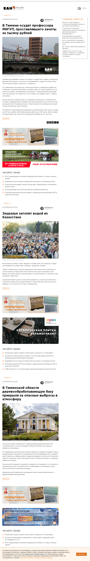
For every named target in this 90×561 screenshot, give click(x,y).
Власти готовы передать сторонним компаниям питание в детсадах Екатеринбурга (73, 24)
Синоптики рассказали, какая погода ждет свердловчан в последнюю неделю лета (31, 185)
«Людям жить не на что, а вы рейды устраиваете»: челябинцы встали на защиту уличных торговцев (73, 53)
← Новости (6, 15)
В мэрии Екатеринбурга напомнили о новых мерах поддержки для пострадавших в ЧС (29, 538)
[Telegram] (53, 122)
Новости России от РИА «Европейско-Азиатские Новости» (10, 8)
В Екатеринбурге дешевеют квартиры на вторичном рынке (72, 37)
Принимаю (81, 554)
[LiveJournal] (58, 122)
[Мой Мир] (55, 122)
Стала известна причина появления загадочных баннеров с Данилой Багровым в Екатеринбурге (74, 31)
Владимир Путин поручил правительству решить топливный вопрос (30, 181)
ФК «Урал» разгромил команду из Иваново (73, 47)
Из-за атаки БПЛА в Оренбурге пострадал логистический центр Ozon (73, 42)
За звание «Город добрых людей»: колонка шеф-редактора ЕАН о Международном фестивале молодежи (29, 357)
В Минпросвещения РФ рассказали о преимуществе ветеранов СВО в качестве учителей (31, 193)
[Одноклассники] (50, 122)
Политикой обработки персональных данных (35, 557)
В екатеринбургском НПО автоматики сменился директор (26, 189)
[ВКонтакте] (48, 122)
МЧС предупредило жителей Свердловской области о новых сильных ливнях (30, 177)
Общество (6, 118)
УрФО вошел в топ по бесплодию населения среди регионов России (30, 369)
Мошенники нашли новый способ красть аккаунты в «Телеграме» (29, 353)
